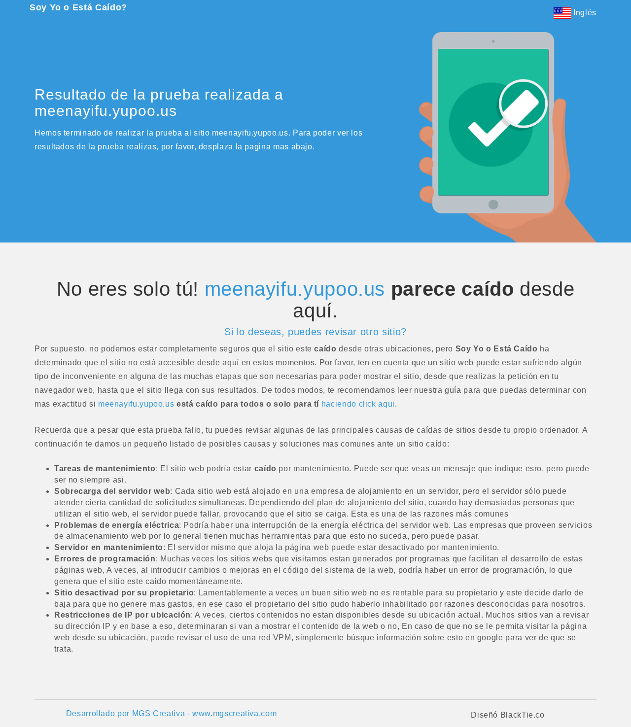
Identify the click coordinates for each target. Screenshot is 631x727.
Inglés (583, 12)
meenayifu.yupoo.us (295, 289)
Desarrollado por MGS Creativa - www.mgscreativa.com (171, 713)
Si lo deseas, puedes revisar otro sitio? (315, 331)
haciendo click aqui (358, 404)
